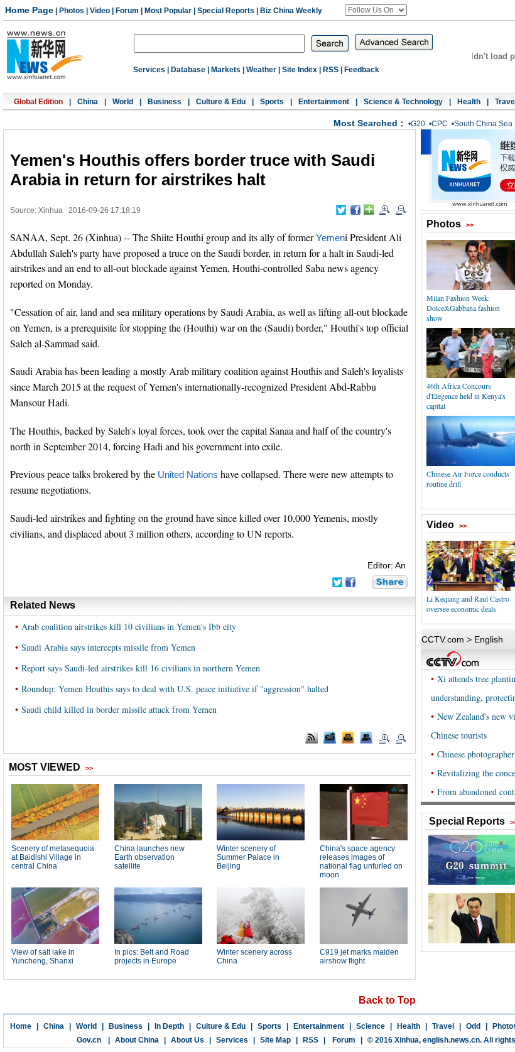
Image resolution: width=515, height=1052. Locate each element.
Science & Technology (403, 101)
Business (165, 101)
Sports (272, 101)
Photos (71, 10)
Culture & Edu (221, 101)
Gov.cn (89, 1040)
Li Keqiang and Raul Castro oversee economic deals (467, 604)
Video (100, 10)
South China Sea (483, 123)
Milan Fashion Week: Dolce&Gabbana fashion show (463, 308)
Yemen (330, 238)
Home (20, 1026)
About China (137, 1040)
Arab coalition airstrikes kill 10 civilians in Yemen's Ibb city (128, 626)
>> (470, 225)
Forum (127, 10)
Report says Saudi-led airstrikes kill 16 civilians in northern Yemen (140, 668)
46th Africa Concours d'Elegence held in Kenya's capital (466, 396)
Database (188, 69)
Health (468, 101)
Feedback (361, 69)
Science (370, 1026)
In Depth (169, 1026)
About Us (187, 1040)
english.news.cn (451, 1040)
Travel (443, 1026)
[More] (369, 209)
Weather (261, 69)
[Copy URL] (366, 737)
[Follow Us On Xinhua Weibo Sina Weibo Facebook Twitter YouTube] (376, 10)
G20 (418, 123)
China (87, 101)
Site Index (299, 69)
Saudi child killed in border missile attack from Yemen (119, 709)
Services (149, 69)
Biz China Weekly (291, 10)
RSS (331, 69)
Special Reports (225, 10)
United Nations (188, 475)
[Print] (348, 737)
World (122, 101)
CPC (439, 123)
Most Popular (168, 10)
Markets (226, 69)
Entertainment (323, 101)
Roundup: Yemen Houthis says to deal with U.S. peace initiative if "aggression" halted (174, 689)
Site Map (275, 1040)
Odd (473, 1026)
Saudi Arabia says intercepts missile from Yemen (108, 647)
